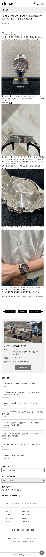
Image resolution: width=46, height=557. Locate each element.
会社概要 (32, 542)
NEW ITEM (9, 518)
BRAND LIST (26, 518)
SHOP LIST (26, 515)
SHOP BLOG (23, 368)
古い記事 (11, 311)
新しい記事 (34, 311)
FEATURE (25, 511)
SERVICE (25, 521)
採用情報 (24, 542)
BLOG (8, 521)
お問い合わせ (15, 542)
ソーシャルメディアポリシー (30, 538)
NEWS (8, 515)
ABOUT (8, 511)
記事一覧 (22, 311)
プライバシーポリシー (12, 538)
